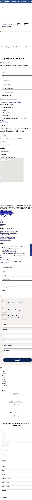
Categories (11, 24)
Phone (5, 329)
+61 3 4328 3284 (4, 151)
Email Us (4, 154)
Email (4, 334)
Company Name (7, 340)
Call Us (2, 148)
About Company (19, 24)
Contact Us (26, 24)
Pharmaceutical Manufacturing (13, 102)
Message (4, 383)
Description (6, 350)
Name (4, 324)
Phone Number (5, 438)
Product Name (5, 446)
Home (5, 24)
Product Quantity (7, 345)
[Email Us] (0, 151)
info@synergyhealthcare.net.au (8, 157)
